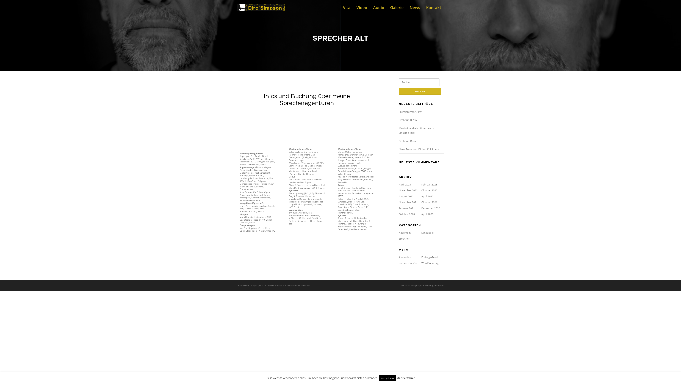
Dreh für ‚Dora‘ (407, 141)
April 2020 (427, 214)
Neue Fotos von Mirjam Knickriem (419, 149)
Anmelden (405, 257)
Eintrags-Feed (429, 257)
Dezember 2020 (430, 208)
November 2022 (408, 190)
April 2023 (405, 184)
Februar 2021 (407, 208)
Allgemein (405, 232)
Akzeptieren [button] (387, 378)
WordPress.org (430, 263)
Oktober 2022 (429, 190)
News (415, 7)
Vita (346, 7)
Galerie (397, 7)
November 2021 (408, 202)
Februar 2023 (429, 184)
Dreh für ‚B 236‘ (408, 120)
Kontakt (433, 7)
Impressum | (244, 285)
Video (361, 7)
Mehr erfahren (406, 378)
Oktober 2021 (429, 202)
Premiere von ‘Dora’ (410, 111)
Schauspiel (427, 232)
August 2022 (406, 196)
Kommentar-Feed (409, 263)
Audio (378, 7)
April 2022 (427, 196)
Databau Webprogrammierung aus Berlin (422, 285)
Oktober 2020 (407, 214)
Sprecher (404, 238)
